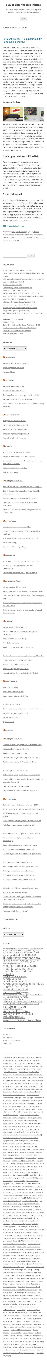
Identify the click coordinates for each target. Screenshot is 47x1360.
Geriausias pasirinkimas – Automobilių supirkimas (20, 888)
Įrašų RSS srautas (9, 1037)
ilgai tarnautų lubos (16, 1338)
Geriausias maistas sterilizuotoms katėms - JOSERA (21, 805)
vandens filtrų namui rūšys (21, 1100)
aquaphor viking (8, 955)
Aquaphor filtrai (8, 322)
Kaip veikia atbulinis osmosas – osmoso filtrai (19, 456)
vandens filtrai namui (16, 1011)
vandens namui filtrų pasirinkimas (24, 1103)
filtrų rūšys (21, 1063)
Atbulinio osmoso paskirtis (12, 285)
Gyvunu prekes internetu (12, 1327)
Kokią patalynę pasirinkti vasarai (14, 421)
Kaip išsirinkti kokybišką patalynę (15, 429)
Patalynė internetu (12, 415)
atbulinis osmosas (25, 955)
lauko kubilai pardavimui (33, 1198)
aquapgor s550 (15, 1164)
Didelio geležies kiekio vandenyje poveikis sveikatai (21, 395)
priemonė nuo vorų (18, 1192)
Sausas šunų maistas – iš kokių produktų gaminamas (22, 854)
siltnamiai (12, 1295)
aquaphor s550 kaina (9, 952)
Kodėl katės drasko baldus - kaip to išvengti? (18, 825)
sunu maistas (31, 1310)
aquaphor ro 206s (34, 1184)
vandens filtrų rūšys (14, 1112)
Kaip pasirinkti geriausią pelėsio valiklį (16, 311)
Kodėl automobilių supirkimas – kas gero (17, 270)
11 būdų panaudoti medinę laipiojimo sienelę (19, 879)
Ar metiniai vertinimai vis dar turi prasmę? (18, 660)
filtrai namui (7, 1118)
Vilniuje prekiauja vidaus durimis (14, 587)
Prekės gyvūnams (11, 681)
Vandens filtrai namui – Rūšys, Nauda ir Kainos (19, 328)
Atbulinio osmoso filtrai (11, 704)
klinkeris (18, 963)
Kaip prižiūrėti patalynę (11, 717)
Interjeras (15, 232)
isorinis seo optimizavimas (12, 1252)
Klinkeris (8, 446)
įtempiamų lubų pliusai (36, 1341)
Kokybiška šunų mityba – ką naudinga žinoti (18, 849)
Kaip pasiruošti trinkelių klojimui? (15, 627)
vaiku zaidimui (30, 1272)
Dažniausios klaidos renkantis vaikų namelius (19, 875)
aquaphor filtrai (9, 949)
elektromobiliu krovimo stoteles (13, 1307)
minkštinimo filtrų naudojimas (18, 1069)
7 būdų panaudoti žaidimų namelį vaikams (18, 871)
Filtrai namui (10, 380)
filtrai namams (17, 1092)
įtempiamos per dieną (27, 1353)
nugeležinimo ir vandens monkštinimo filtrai (17, 1129)
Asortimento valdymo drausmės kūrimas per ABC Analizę (23, 656)
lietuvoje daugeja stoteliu (34, 1229)
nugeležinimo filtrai (15, 986)
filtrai (7, 957)
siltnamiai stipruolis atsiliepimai (13, 1267)
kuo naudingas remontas (12, 1238)
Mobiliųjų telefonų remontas (13, 319)
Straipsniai (14, 1330)
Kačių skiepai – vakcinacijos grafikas (15, 363)
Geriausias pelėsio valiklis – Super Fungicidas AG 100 (21, 325)
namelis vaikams (12, 978)
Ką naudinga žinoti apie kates (13, 368)
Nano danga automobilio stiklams (15, 770)
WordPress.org (8, 1043)
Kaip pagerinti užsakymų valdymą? (15, 911)
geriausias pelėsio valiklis (29, 1201)
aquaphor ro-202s (34, 1172)
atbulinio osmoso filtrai (10, 1078)
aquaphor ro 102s (31, 950)
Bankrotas (16, 1315)
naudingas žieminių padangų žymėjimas (29, 1235)
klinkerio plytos (9, 963)
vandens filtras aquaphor (13, 1016)
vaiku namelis (10, 1001)
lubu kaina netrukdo (9, 1287)
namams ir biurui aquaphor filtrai (26, 1166)
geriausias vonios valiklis (18, 1227)
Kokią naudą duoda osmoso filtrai (15, 468)
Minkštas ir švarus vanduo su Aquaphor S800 (19, 302)
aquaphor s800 (17, 1161)
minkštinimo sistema (36, 1069)
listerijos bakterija (34, 1270)
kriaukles (21, 1255)
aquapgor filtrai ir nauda (16, 1155)
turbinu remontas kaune (25, 1295)
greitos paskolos (29, 1338)
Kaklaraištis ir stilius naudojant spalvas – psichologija (21, 293)
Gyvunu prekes (10, 357)
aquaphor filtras (22, 949)
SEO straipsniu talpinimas (13, 226)
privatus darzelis (15, 1284)
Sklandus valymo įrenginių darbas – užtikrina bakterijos (22, 745)
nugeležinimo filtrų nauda (11, 1123)
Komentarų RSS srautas (11, 1040)
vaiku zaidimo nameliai (30, 1001)
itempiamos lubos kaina (11, 1290)
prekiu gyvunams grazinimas (26, 1304)
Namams (22, 232)
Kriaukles (29, 1324)
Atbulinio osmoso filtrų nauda (13, 391)
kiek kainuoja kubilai (18, 1224)
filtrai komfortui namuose (26, 1089)
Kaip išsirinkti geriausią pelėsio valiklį (16, 669)
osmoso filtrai (12, 992)
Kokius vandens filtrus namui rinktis (16, 749)
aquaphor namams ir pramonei (25, 1149)
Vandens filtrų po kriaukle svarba (15, 290)
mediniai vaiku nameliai (18, 968)
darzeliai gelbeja (8, 1281)
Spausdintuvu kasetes (24, 1321)
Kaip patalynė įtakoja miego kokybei (16, 434)
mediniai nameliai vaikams (20, 966)
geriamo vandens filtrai (26, 958)
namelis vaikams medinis (16, 981)
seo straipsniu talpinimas (11, 1138)
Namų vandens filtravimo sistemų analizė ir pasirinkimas (23, 591)
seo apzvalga (30, 1255)
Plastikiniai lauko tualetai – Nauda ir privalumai (19, 762)
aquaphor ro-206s (36, 1175)
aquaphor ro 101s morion (13, 950)
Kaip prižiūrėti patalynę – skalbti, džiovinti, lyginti (20, 673)
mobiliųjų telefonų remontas (12, 1221)
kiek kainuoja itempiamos (28, 1290)
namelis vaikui (10, 983)
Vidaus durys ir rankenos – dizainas (15, 664)
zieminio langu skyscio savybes (13, 1272)
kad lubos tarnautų (10, 1344)
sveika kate (34, 1298)
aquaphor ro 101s (36, 949)
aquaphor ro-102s (9, 1175)
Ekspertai (8, 621)
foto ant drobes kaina (16, 235)
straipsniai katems (23, 1298)
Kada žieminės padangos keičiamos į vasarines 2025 (21, 775)
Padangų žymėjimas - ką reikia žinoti (16, 786)
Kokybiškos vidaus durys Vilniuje (14, 299)
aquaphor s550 (31, 1178)
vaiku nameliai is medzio (16, 999)
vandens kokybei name (19, 1106)
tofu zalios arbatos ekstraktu (27, 1301)
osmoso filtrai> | (8, 1066)
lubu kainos (18, 1293)
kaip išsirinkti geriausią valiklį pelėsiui (23, 1207)
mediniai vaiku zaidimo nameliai (18, 972)
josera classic (21, 1247)
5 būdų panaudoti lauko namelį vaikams (17, 862)
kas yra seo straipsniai (16, 1250)
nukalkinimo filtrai (15, 989)
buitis (20, 1258)
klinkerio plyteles (28, 962)
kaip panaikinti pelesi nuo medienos (27, 960)
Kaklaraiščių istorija (10, 542)
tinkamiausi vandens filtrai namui (14, 1095)
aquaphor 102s (8, 1184)
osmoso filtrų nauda (21, 1066)
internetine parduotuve (34, 1057)
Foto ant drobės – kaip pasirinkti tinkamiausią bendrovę (23, 40)
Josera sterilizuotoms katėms (13, 692)
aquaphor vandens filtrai (27, 952)
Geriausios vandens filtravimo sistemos (17, 331)
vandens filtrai (14, 1006)
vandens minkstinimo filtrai (22, 1020)
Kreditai (19, 1336)
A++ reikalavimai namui (11, 643)
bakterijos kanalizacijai (19, 1261)
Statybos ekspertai (9, 1321)
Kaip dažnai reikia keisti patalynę (14, 438)
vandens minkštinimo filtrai (27, 1121)
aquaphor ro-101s (29, 1161)
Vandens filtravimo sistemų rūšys (15, 753)
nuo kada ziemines (34, 1264)
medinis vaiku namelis (15, 976)
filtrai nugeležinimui (33, 1063)
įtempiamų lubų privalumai (35, 1347)
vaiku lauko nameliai (18, 996)
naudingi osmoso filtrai (30, 1083)
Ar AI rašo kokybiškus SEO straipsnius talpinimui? (20, 538)
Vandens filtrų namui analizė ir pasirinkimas (18, 647)
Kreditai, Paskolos (30, 1336)
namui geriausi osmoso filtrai (29, 1115)
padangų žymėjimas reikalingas (13, 1232)
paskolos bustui (31, 1307)
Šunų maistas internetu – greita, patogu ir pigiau (20, 573)
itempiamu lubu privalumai (31, 1284)
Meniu (24, 18)
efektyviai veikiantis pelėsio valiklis (14, 1244)
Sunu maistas (10, 555)
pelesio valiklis (34, 994)
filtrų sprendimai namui (23, 1098)
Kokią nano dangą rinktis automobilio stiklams (19, 498)
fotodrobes (29, 235)
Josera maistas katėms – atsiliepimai (15, 696)
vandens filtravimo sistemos (14, 1018)
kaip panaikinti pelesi (9, 960)
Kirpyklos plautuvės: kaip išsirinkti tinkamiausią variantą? (23, 296)
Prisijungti (6, 1034)
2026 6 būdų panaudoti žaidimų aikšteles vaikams (20, 866)
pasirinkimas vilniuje (22, 1281)
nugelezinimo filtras (31, 984)
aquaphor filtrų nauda (27, 1152)
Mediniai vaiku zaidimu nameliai (32, 1315)
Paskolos (13, 1336)
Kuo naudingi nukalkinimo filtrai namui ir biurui (20, 308)
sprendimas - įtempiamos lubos (13, 1347)
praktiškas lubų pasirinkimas (27, 1344)
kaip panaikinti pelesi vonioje (12, 962)
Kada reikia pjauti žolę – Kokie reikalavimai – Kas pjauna (22, 487)
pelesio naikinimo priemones (14, 995)
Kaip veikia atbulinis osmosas (13, 386)
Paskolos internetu (28, 1327)
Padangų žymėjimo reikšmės (13, 333)
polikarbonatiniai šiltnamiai (18, 1313)
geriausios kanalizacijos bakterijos (22, 1275)
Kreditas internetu (25, 1330)
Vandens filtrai (39, 1324)
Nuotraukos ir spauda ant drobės (15, 892)
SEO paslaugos (10, 521)
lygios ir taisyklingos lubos (25, 1350)
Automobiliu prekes (18, 1324)
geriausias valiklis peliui (11, 1241)
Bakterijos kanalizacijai (14, 481)
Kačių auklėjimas (9, 372)
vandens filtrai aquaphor (13, 1009)
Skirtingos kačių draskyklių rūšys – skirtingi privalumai (22, 821)
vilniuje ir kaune (9, 1350)
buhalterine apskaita (16, 1278)
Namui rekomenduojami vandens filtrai (17, 527)
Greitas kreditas (16, 1333)
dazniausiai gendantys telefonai (23, 1215)
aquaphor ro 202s (21, 1184)
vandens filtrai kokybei (31, 1092)
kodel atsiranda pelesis (18, 1270)
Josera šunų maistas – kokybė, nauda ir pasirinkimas (21, 561)
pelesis (5, 997)
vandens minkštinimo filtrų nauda (14, 1126)
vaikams (26, 1258)
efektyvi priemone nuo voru (29, 1241)
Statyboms (9, 730)
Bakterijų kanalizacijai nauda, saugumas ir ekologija (21, 758)
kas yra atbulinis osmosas (17, 1080)
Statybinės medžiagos (13, 581)
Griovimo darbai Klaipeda (12, 1318)
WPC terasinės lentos (10, 472)
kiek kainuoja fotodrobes (18, 237)
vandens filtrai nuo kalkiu (19, 1014)
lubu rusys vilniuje (29, 1293)
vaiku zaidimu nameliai (13, 1003)
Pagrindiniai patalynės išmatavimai (15, 425)
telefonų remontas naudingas (25, 1212)
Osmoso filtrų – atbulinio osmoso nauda (17, 288)
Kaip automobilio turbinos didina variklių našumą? (21, 790)
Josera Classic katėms (10, 687)
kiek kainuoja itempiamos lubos (28, 1287)
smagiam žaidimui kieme (23, 1209)
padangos (25, 992)
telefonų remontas (32, 1192)
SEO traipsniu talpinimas (23, 5)
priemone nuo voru (26, 1189)
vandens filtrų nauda (20, 1075)
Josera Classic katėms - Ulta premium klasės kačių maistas (23, 809)
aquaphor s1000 (26, 1164)
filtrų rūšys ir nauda (10, 1072)
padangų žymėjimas (9, 1060)
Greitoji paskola (28, 1333)
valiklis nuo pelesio (31, 1003)
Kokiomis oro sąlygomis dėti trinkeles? (16, 452)
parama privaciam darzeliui (33, 1278)
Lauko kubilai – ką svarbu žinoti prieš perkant (19, 305)
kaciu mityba (21, 1310)
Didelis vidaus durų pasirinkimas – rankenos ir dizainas (22, 709)
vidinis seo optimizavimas (30, 1252)
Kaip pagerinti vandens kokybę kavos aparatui (19, 399)
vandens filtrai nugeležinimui (31, 1123)
